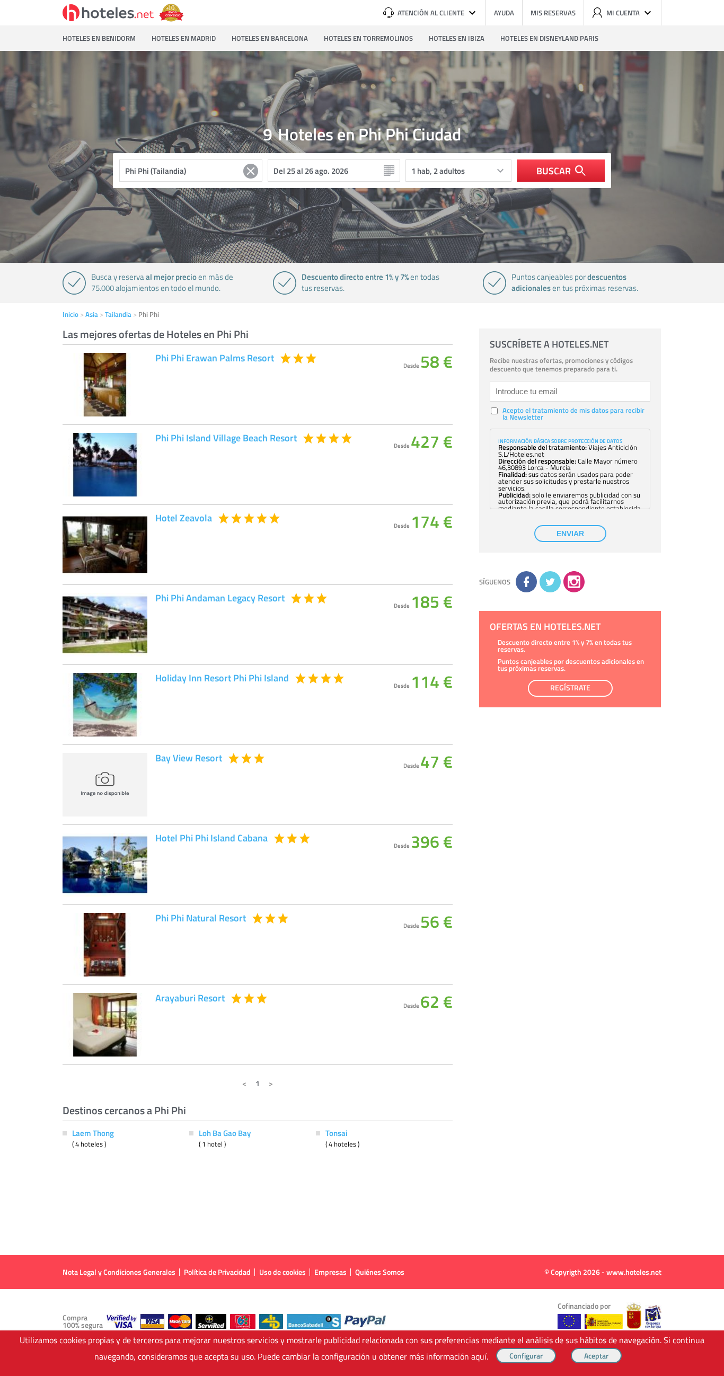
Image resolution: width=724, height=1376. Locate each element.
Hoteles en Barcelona (270, 38)
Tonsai (336, 1133)
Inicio (70, 314)
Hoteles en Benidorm (99, 38)
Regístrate (570, 687)
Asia (91, 314)
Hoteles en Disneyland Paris (549, 38)
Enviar (570, 533)
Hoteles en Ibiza (456, 38)
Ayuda (504, 12)
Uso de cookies (282, 1272)
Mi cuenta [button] (623, 12)
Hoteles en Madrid (184, 38)
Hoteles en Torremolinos (368, 38)
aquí (479, 1356)
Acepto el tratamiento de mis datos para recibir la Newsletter (573, 414)
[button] (362, 688)
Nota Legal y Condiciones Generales (119, 1272)
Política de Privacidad (217, 1272)
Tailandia (118, 314)
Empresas (330, 1272)
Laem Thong (93, 1133)
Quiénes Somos (379, 1272)
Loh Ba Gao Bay (225, 1133)
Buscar (553, 170)
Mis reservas (553, 12)
